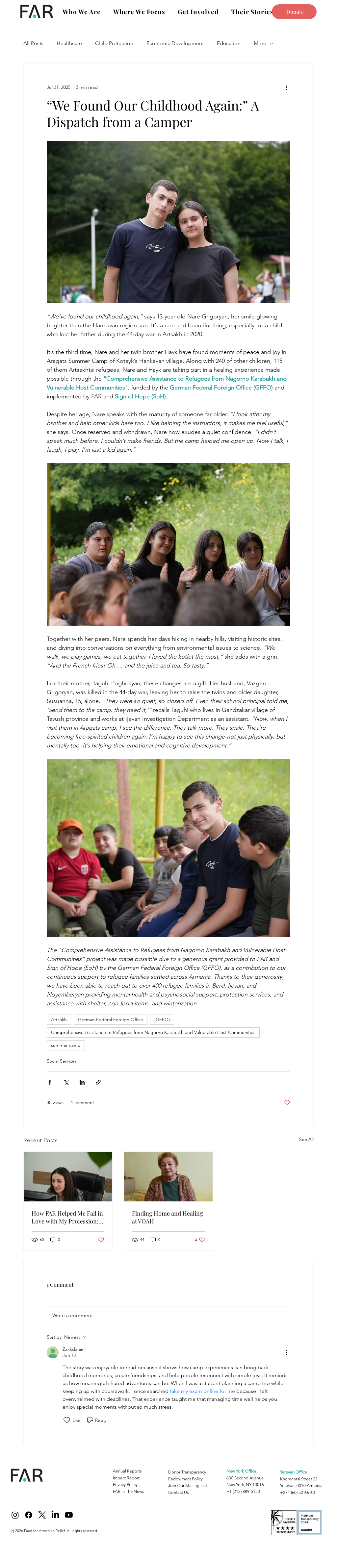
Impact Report (126, 1477)
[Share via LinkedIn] (82, 1082)
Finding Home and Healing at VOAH (167, 1217)
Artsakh (59, 1019)
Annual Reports (127, 1471)
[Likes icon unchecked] (67, 1420)
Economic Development (175, 43)
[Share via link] (98, 1082)
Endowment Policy (185, 1478)
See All (306, 1139)
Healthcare (69, 43)
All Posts (33, 43)
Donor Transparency (187, 1472)
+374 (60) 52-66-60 (297, 1492)
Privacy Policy (125, 1484)
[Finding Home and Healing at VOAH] (168, 1176)
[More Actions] (286, 1352)
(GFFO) (162, 1019)
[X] (42, 1515)
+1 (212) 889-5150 (243, 1491)
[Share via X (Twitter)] (66, 1082)
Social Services (62, 1061)
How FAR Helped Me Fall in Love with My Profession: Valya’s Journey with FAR (67, 1217)
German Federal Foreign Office (110, 1019)
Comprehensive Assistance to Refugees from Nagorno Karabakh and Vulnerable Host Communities (153, 1032)
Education (229, 43)
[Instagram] (15, 1515)
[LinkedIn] (55, 1515)
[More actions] (286, 87)
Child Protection (114, 43)
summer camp (66, 1045)
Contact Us (178, 1492)
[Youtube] (68, 1515)
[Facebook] (28, 1515)
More (260, 43)
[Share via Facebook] (50, 1082)
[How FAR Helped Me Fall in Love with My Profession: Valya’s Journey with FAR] (68, 1176)
